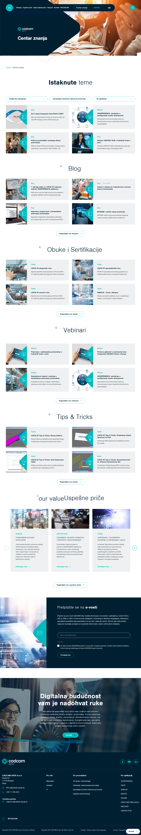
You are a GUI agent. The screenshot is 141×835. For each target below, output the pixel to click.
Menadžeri (50, 781)
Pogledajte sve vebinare (69, 401)
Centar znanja (81, 8)
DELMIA (124, 798)
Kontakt (56, 7)
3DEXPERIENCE (127, 781)
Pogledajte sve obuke (69, 314)
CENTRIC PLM (126, 811)
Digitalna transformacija (81, 794)
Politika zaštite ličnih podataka (96, 830)
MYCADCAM (64, 7)
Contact (115, 830)
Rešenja (19, 7)
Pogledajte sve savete (69, 482)
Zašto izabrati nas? (39, 7)
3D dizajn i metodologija (81, 781)
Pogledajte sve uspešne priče (69, 585)
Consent (60, 642)
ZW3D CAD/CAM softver (130, 802)
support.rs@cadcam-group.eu (16, 802)
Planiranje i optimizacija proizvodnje (86, 785)
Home (8, 67)
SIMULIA (124, 790)
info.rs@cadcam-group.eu (15, 788)
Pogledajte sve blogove (68, 233)
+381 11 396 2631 (13, 792)
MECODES (125, 806)
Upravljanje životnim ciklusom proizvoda (87, 790)
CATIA (123, 785)
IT (47, 790)
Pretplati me (65, 655)
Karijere (50, 7)
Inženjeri (49, 785)
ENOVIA (124, 794)
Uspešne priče (27, 7)
